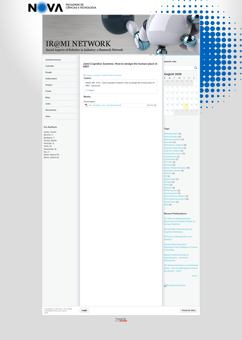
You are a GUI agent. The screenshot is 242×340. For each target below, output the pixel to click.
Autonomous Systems (173, 145)
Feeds (48, 91)
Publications (51, 79)
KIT (165, 176)
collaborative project (173, 153)
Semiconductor (170, 193)
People (48, 72)
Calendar (49, 66)
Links (48, 104)
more (194, 276)
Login (84, 310)
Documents (50, 110)
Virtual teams (170, 202)
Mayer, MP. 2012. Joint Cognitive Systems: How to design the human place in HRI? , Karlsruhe (120, 84)
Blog (47, 97)
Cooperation (169, 159)
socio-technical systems (174, 196)
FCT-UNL (168, 162)
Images (48, 85)
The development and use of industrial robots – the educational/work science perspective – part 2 (181, 268)
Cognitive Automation (173, 148)
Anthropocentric (171, 134)
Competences (170, 156)
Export (91, 90)
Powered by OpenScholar (121, 320)
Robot (166, 185)
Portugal (168, 182)
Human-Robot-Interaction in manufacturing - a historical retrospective (176, 258)
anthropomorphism (172, 139)
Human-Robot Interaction (112, 75)
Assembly (168, 142)
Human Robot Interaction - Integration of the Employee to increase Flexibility (181, 247)
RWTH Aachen (170, 190)
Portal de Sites (189, 310)
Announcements (53, 60)
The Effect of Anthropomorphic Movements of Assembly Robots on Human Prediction (179, 221)
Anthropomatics (171, 137)
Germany (168, 165)
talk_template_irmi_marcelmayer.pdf (105, 105)
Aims (47, 116)
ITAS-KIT (168, 173)
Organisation (169, 179)
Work (166, 205)
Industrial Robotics (172, 171)
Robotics (168, 188)
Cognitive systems (93, 75)
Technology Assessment (175, 199)
